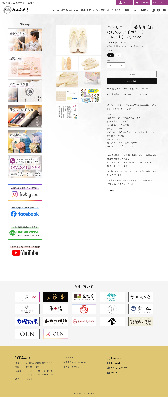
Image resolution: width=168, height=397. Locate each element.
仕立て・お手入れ (115, 10)
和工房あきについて (70, 10)
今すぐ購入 (132, 81)
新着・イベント (131, 10)
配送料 (116, 46)
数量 (109, 60)
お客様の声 (68, 357)
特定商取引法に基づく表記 (75, 362)
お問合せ (145, 10)
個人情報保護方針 (71, 367)
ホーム (56, 10)
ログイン (126, 2)
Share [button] (112, 190)
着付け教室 (86, 10)
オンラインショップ (160, 2)
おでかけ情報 (99, 10)
